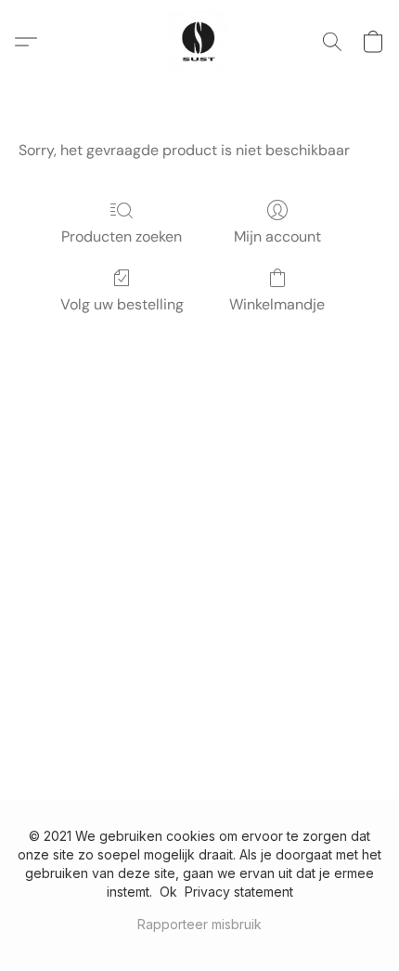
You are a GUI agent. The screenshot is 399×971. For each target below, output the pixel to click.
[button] (199, 42)
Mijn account (277, 236)
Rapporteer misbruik (199, 924)
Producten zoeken (121, 236)
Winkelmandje (277, 304)
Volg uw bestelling (122, 304)
